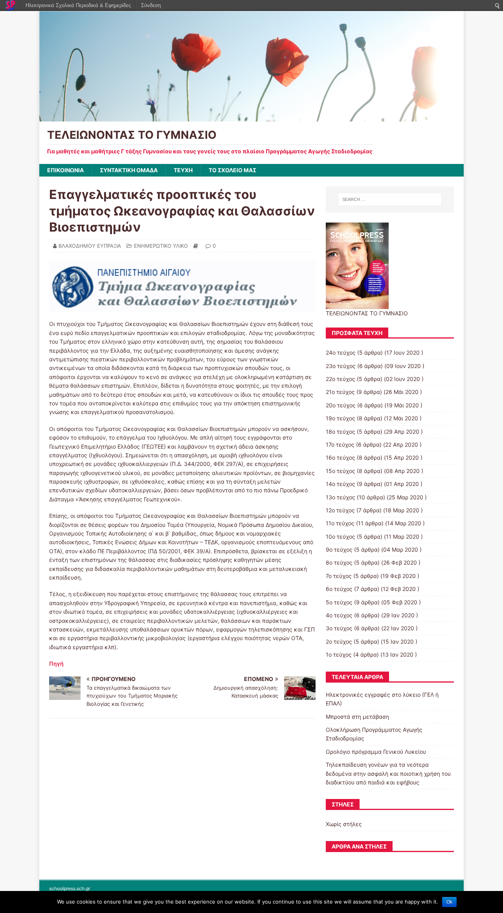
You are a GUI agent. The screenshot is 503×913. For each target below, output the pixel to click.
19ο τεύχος (340, 418)
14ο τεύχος (340, 483)
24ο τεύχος (341, 352)
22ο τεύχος (340, 379)
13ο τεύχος (340, 497)
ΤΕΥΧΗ (183, 170)
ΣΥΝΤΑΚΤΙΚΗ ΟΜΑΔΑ (129, 170)
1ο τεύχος (339, 654)
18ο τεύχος (340, 431)
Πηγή (56, 663)
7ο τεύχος (339, 575)
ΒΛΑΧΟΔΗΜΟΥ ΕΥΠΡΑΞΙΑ (90, 246)
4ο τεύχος (339, 615)
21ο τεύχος (340, 391)
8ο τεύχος (339, 562)
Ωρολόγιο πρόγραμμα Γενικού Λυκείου (376, 751)
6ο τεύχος (339, 588)
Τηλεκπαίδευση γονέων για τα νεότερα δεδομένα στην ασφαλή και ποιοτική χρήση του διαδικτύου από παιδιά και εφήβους (388, 773)
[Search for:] (390, 199)
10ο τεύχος (340, 536)
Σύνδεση (151, 5)
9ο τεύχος (339, 549)
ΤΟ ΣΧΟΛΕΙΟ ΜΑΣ (232, 170)
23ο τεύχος (341, 366)
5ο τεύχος (339, 602)
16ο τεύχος (340, 457)
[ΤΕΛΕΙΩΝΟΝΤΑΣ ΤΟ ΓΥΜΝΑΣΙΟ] (251, 117)
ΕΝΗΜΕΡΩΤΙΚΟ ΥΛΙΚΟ (161, 246)
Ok (449, 902)
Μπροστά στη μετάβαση (357, 716)
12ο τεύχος (340, 510)
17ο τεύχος (340, 444)
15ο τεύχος (340, 471)
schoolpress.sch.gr (69, 888)
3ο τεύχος (339, 628)
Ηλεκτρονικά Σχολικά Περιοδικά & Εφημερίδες (78, 5)
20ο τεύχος (341, 405)
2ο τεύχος (339, 641)
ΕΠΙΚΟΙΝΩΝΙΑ (65, 170)
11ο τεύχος (340, 523)
